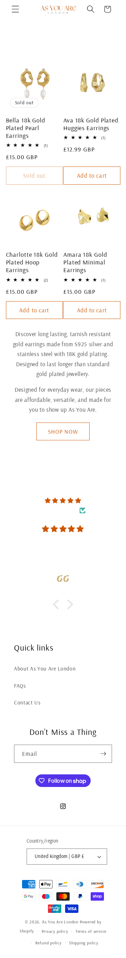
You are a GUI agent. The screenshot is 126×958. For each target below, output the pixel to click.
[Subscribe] (103, 754)
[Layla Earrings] (63, 578)
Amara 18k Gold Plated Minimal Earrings (85, 262)
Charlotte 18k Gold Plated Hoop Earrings (32, 262)
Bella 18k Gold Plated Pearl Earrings (26, 128)
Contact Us (27, 702)
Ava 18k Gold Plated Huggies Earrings (90, 124)
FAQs (20, 685)
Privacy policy (55, 931)
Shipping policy (83, 942)
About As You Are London (45, 668)
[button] (15, 9)
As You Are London (60, 921)
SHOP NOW (63, 431)
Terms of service (91, 931)
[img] (63, 501)
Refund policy (48, 942)
